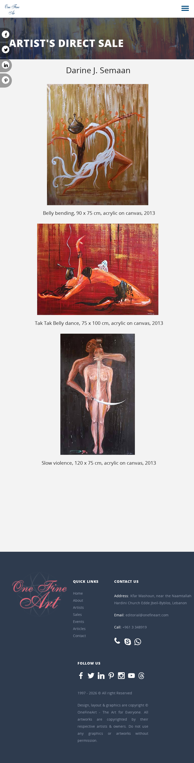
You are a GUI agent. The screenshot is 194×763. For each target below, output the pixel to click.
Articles (79, 628)
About (78, 600)
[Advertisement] (97, 511)
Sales (77, 614)
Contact (79, 635)
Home (78, 593)
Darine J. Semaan (98, 70)
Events (78, 621)
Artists (78, 607)
